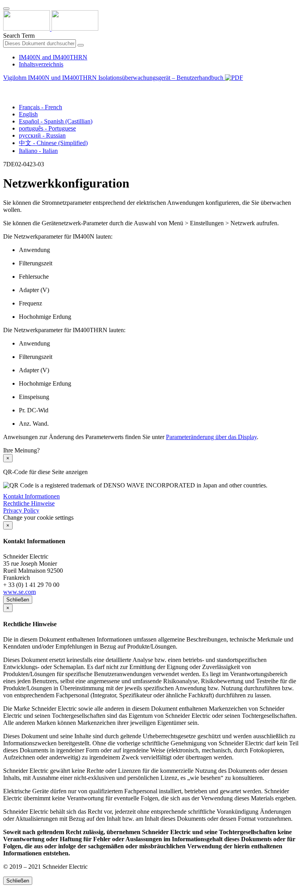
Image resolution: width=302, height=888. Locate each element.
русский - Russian (42, 135)
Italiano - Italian (38, 150)
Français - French (40, 107)
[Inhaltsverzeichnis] (6, 86)
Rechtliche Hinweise (29, 503)
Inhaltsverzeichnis (41, 64)
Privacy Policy (21, 510)
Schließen (17, 600)
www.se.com (19, 591)
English (28, 114)
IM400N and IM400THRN (53, 57)
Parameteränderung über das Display (211, 437)
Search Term (19, 35)
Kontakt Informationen (31, 496)
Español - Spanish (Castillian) (55, 121)
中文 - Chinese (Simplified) (53, 143)
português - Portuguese (47, 128)
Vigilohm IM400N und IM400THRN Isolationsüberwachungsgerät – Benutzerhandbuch (114, 77)
